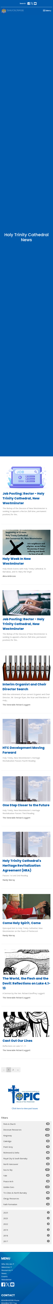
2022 (26, 1224)
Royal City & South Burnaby (26, 1158)
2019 (26, 1229)
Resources (6, 1270)
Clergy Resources (26, 1198)
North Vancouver (26, 1164)
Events (4, 1276)
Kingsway (26, 1135)
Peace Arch (26, 1181)
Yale (26, 1175)
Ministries (6, 1267)
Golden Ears (26, 1187)
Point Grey (26, 1146)
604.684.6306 (7, 1300)
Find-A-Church (26, 1124)
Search (23, 3)
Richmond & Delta (26, 1152)
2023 (26, 1218)
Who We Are (7, 1264)
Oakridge (26, 1141)
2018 (26, 1235)
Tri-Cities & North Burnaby (26, 1192)
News (4, 1273)
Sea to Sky (26, 1169)
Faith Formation (26, 1204)
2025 (26, 1212)
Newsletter (6, 1279)
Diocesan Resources (26, 1129)
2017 (26, 1241)
